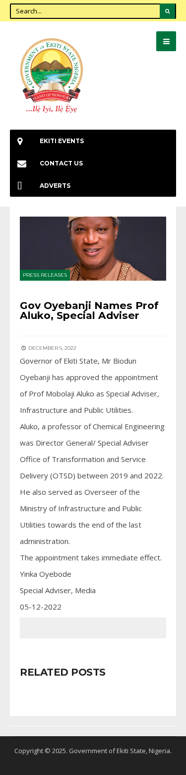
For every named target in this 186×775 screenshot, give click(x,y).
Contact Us (61, 163)
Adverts (55, 185)
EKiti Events (62, 141)
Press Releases (45, 275)
